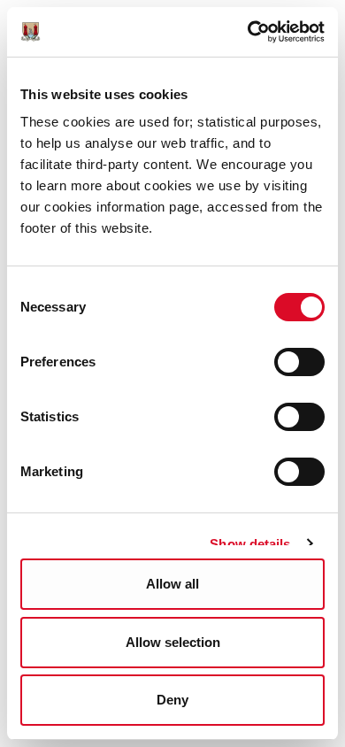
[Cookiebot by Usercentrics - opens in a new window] (248, 31)
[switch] (299, 362)
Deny (172, 699)
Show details (250, 543)
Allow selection (173, 642)
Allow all (172, 583)
